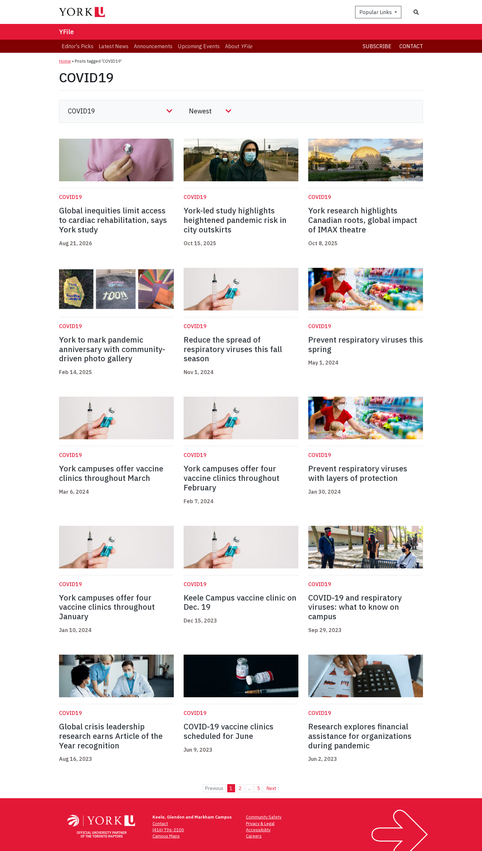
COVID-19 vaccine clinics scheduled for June (228, 731)
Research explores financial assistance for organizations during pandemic (360, 736)
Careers (254, 836)
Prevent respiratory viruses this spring (365, 344)
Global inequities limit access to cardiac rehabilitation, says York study (113, 220)
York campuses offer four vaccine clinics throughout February (231, 478)
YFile (66, 31)
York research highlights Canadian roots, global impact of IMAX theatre (362, 220)
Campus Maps (166, 836)
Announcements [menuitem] (153, 46)
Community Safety (263, 817)
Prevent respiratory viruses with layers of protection (357, 473)
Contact (411, 46)
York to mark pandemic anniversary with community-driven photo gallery (112, 349)
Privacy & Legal (260, 823)
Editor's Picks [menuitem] (77, 46)
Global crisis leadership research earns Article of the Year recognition (111, 736)
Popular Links (376, 12)
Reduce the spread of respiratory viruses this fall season (233, 349)
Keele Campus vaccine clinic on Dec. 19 (240, 602)
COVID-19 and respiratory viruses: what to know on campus (355, 607)
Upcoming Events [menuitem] (199, 46)
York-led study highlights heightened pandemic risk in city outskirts (235, 220)
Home (65, 61)
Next (271, 788)
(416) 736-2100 (168, 830)
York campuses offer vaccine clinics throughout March (111, 473)
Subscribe (377, 46)
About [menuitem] (238, 46)
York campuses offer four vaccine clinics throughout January (107, 607)
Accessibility (258, 830)
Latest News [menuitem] (114, 46)
